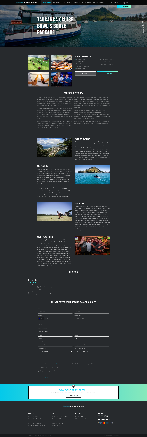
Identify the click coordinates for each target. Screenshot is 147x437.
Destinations (56, 2)
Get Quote (47, 377)
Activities (88, 2)
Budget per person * (78, 341)
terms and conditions (53, 364)
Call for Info (108, 73)
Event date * (40, 335)
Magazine (109, 2)
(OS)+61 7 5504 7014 (81, 418)
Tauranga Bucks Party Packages (56, 50)
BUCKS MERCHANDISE (98, 2)
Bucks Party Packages (39, 50)
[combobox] (41, 318)
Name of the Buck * (78, 315)
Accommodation (78, 2)
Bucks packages (67, 2)
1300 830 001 (125, 7)
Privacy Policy (56, 425)
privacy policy (66, 364)
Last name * (76, 308)
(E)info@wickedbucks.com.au (83, 421)
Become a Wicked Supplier (36, 418)
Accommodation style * (42, 328)
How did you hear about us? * (80, 348)
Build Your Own (46, 2)
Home (29, 50)
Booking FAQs (56, 421)
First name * (40, 308)
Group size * (40, 341)
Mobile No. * (40, 315)
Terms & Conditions (58, 423)
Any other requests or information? (45, 355)
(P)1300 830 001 (79, 416)
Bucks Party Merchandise (59, 416)
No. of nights (76, 335)
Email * (39, 322)
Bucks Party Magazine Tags (36, 425)
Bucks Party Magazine (35, 423)
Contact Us (32, 428)
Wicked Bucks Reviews (58, 418)
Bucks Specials (33, 416)
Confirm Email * (77, 322)
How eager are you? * (42, 348)
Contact (116, 2)
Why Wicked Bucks (33, 421)
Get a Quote (85, 73)
